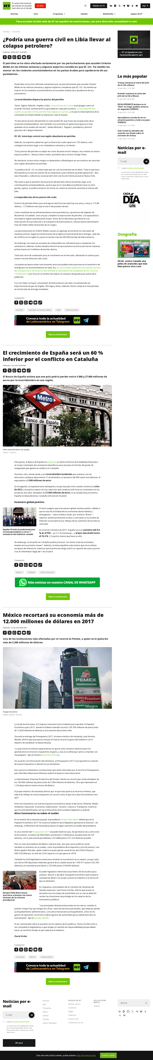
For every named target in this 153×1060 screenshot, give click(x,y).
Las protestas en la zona (62, 105)
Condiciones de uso (75, 1022)
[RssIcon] (120, 1015)
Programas (58, 13)
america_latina (46, 957)
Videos (45, 1012)
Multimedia (108, 13)
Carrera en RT (73, 1019)
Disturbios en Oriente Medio (40, 310)
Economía (20, 957)
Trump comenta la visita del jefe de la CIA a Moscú (133, 84)
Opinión (84, 13)
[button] (134, 39)
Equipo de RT (136, 13)
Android (97, 1006)
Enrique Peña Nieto (69, 819)
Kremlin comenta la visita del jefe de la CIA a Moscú (132, 94)
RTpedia (46, 1019)
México (32, 957)
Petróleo (19, 310)
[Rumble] (115, 6)
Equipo (70, 1011)
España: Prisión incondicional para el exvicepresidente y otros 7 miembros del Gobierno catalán (19, 532)
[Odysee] (128, 1011)
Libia (58, 310)
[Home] (7, 6)
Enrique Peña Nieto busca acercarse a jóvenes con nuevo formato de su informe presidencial (17, 896)
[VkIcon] (111, 6)
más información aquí (86, 1055)
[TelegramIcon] (124, 6)
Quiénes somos (74, 1004)
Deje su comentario (58, 334)
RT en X (19, 1043)
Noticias (14, 13)
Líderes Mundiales (50, 1023)
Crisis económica (47, 572)
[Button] (85, 6)
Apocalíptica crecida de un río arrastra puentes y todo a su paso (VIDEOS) (134, 120)
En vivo (40, 5)
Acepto (132, 168)
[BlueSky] (128, 6)
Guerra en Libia (72, 310)
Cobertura (72, 1015)
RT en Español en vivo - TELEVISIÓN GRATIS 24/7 (131, 54)
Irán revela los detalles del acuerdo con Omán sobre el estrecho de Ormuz (131, 133)
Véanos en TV (99, 5)
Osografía (127, 234)
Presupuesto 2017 (40, 831)
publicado (51, 462)
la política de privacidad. (135, 168)
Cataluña (31, 572)
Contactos (72, 1007)
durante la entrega (51, 754)
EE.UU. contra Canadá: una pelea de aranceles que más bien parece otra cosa (132, 263)
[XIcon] (119, 6)
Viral (36, 13)
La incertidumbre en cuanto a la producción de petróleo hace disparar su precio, (55, 110)
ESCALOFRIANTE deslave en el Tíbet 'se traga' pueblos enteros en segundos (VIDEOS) (133, 107)
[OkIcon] (132, 6)
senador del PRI (41, 918)
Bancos (19, 572)
